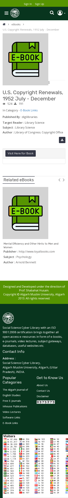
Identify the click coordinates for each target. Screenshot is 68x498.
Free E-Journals (12, 400)
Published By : (12, 117)
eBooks (16, 24)
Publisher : (10, 251)
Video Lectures (12, 412)
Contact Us (43, 390)
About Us (42, 385)
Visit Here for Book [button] (20, 153)
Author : (8, 132)
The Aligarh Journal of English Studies (15, 392)
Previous (59, 179)
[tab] (34, 153)
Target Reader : (13, 123)
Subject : (8, 127)
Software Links (11, 417)
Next (63, 179)
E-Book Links (29, 110)
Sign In (28, 4)
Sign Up (39, 4)
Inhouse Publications (15, 406)
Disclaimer (43, 396)
